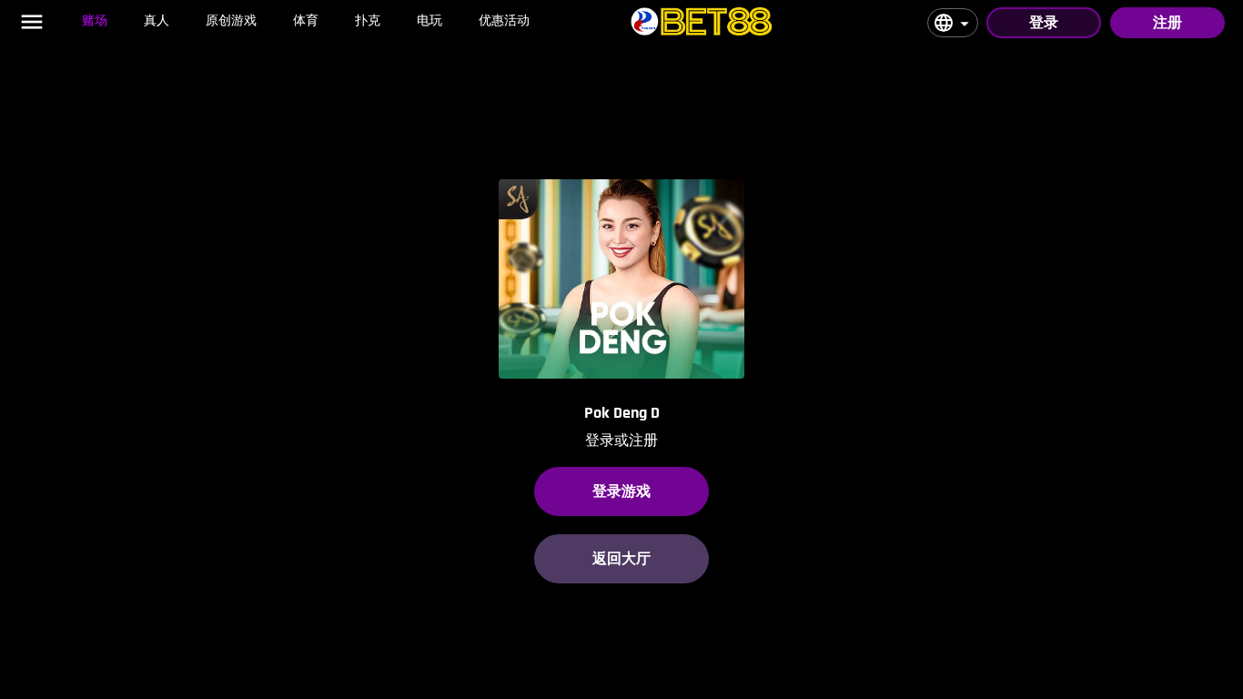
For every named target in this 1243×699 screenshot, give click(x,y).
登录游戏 (621, 491)
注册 (1167, 22)
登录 (1043, 22)
